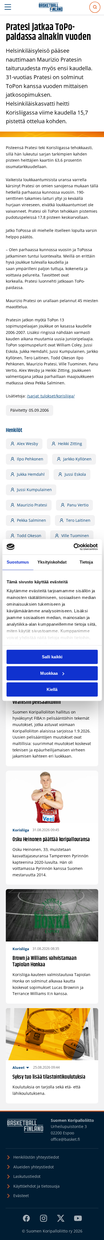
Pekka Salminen (31, 520)
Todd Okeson (29, 535)
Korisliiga (20, 830)
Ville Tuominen (75, 535)
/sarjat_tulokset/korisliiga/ (51, 396)
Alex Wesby (27, 443)
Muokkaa (49, 673)
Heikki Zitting (70, 443)
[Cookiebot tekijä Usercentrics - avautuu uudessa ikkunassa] (74, 546)
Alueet (18, 1067)
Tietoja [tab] (86, 562)
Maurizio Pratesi (32, 505)
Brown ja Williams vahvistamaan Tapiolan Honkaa (44, 961)
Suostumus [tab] (18, 562)
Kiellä (52, 689)
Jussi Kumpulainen (34, 489)
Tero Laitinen (78, 520)
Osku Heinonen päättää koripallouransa (51, 839)
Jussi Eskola (75, 474)
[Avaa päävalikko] (8, 7)
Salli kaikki (52, 656)
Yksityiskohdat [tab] (51, 562)
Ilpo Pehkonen (30, 459)
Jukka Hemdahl (31, 474)
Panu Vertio (77, 505)
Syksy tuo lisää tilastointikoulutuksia (48, 1077)
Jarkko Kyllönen (77, 459)
